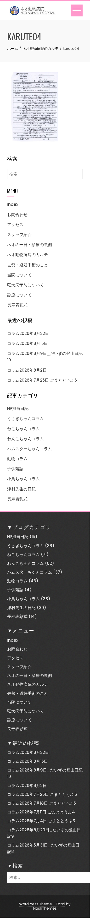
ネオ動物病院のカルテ (27, 254)
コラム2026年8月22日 (28, 333)
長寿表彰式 (17, 305)
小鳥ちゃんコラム (23, 479)
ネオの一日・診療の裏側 (29, 244)
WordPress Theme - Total (42, 904)
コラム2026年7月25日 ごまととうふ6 (42, 380)
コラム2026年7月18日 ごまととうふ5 (41, 803)
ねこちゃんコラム (23, 429)
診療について (19, 295)
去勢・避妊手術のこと (27, 265)
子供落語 (15, 469)
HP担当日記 (17, 408)
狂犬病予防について (25, 285)
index (12, 204)
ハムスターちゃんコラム (29, 449)
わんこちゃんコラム (25, 439)
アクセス (15, 224)
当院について (19, 275)
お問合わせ (17, 214)
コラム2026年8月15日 (27, 343)
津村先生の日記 (21, 489)
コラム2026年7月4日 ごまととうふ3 (41, 821)
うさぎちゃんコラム (25, 418)
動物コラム (17, 459)
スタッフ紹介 (19, 234)
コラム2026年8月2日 (27, 370)
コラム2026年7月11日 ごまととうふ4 (41, 812)
